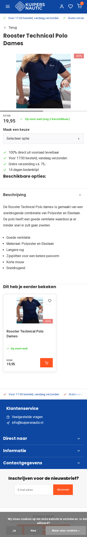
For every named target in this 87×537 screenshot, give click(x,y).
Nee (33, 530)
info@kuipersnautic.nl (27, 423)
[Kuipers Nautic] (30, 6)
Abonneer (63, 489)
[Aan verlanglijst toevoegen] (49, 300)
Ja (14, 530)
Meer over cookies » (66, 530)
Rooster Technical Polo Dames (25, 333)
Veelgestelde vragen (27, 417)
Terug (13, 28)
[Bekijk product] (46, 362)
